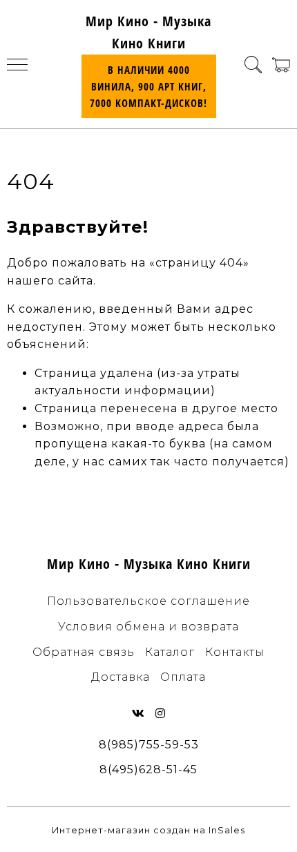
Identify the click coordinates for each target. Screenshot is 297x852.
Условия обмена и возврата (148, 626)
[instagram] (160, 713)
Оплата (183, 677)
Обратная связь (83, 652)
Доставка (120, 677)
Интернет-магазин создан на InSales (148, 830)
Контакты (235, 652)
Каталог (170, 652)
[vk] (138, 713)
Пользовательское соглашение (148, 601)
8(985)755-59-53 (149, 744)
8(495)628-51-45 (148, 769)
